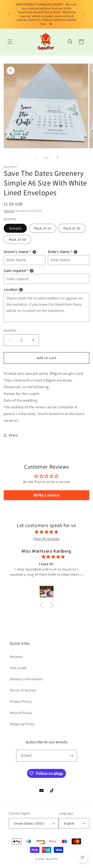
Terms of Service (23, 690)
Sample (15, 228)
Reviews (16, 656)
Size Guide (18, 668)
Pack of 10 (42, 228)
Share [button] (13, 435)
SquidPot (52, 859)
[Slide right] (57, 157)
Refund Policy (21, 713)
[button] (9, 41)
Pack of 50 (17, 239)
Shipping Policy (22, 724)
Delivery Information (26, 679)
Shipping (9, 210)
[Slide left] (35, 157)
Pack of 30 (72, 228)
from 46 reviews (46, 538)
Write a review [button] (46, 495)
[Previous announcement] (9, 14)
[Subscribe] (71, 755)
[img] (46, 531)
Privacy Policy (20, 701)
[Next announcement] (83, 14)
